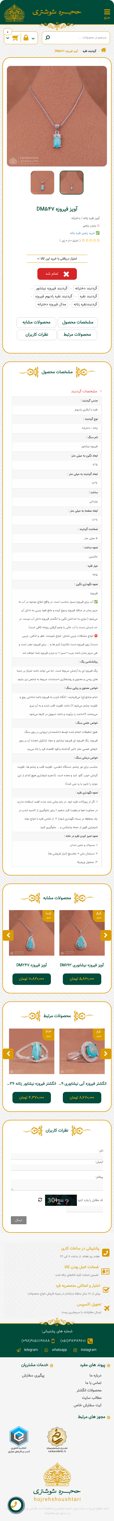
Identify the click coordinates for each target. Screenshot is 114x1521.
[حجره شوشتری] (57, 12)
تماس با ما (93, 1383)
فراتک (47, 1513)
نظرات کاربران (36, 334)
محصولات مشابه (36, 322)
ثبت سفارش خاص (88, 1405)
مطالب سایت (92, 1398)
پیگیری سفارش (33, 1376)
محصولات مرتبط (77, 334)
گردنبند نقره (88, 296)
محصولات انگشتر (89, 1390)
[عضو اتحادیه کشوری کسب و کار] (19, 1440)
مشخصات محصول (77, 322)
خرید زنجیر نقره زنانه (82, 233)
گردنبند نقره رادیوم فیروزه (53, 296)
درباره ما (96, 1376)
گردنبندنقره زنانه (85, 304)
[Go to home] (103, 50)
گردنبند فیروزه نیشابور (51, 288)
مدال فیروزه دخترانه (51, 304)
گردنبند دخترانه (86, 288)
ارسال (18, 1220)
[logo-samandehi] (57, 1440)
